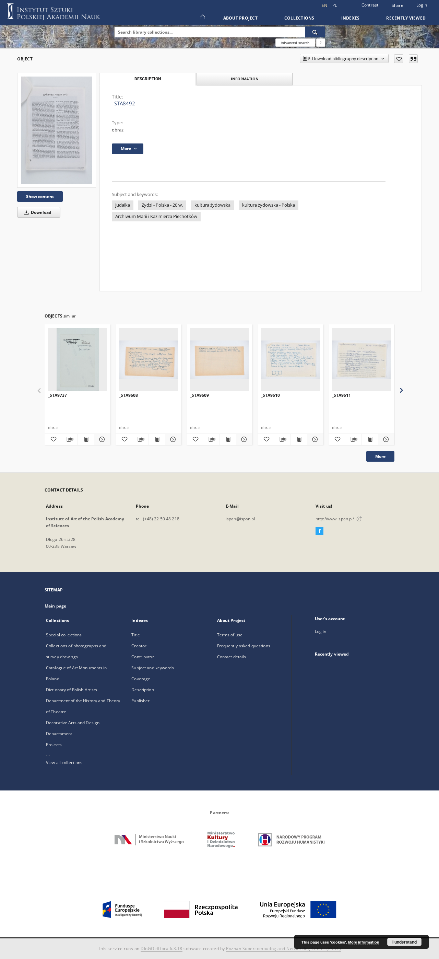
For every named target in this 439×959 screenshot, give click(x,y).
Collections (299, 18)
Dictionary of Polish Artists (71, 690)
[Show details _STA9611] (385, 439)
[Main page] (202, 17)
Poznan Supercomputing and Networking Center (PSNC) (283, 948)
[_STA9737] (77, 360)
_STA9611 (341, 395)
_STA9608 (128, 395)
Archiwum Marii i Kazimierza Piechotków (156, 216)
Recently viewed (406, 18)
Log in (321, 631)
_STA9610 (270, 395)
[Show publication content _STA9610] (299, 439)
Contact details (231, 657)
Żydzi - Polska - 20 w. (162, 205)
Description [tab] (147, 79)
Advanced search (295, 42)
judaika (122, 205)
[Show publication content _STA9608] (157, 439)
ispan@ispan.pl (240, 519)
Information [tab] (245, 78)
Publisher (140, 701)
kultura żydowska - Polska (268, 205)
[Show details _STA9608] (172, 439)
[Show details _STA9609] (243, 439)
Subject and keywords (152, 668)
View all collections (64, 762)
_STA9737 (57, 395)
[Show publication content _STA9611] (370, 439)
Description (142, 690)
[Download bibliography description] (69, 439)
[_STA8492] (56, 130)
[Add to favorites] (398, 58)
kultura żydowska (212, 205)
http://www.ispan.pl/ (335, 519)
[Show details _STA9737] (101, 439)
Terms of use (229, 635)
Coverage (140, 679)
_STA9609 (199, 395)
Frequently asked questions (243, 646)
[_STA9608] (148, 360)
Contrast (370, 5)
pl (334, 5)
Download (40, 212)
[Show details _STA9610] (314, 439)
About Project (240, 18)
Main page (55, 606)
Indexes (350, 18)
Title (135, 635)
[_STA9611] (361, 360)
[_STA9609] (219, 360)
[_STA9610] (290, 360)
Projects (54, 745)
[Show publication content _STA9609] (228, 439)
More (380, 456)
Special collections (64, 635)
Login (421, 5)
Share (397, 5)
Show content (40, 196)
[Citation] (413, 58)
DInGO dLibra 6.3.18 (161, 948)
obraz (117, 130)
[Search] (315, 31)
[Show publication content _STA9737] (86, 439)
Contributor (142, 657)
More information (363, 942)
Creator (138, 646)
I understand (404, 942)
